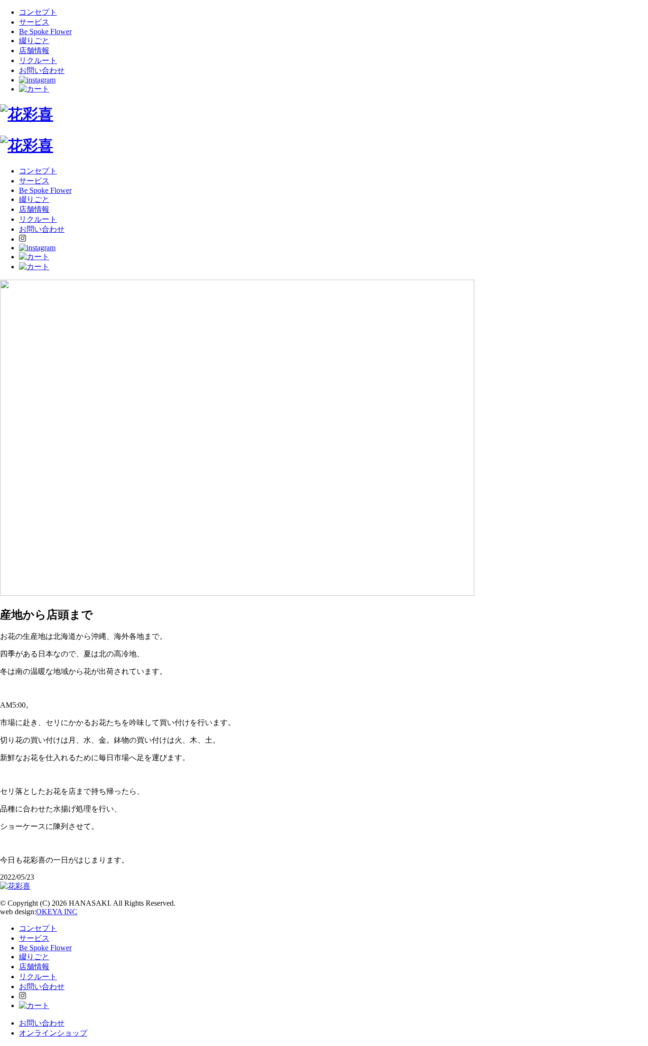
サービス (34, 22)
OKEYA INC (56, 912)
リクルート (38, 60)
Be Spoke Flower (45, 31)
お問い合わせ (42, 70)
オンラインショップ (53, 1033)
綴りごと (34, 40)
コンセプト (38, 12)
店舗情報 (34, 50)
